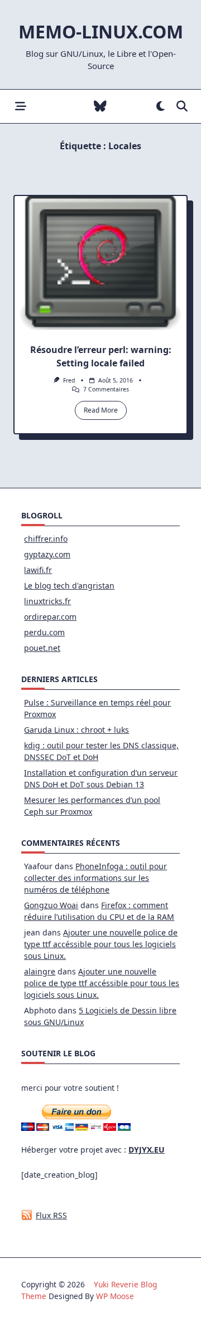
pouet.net (42, 648)
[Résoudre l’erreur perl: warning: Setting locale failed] (100, 263)
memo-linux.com (100, 31)
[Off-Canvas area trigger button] (20, 107)
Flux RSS (51, 1215)
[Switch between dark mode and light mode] (161, 107)
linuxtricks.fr (47, 601)
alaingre (39, 971)
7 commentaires (106, 389)
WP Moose (115, 1296)
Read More (101, 410)
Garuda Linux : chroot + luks (76, 729)
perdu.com (44, 632)
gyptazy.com (47, 554)
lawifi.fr (38, 570)
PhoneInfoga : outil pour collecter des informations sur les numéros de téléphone (95, 878)
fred (69, 380)
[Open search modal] (182, 107)
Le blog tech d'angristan (69, 585)
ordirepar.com (50, 616)
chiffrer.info (46, 538)
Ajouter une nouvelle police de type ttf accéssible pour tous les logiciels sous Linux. (101, 944)
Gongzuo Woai (51, 905)
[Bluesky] (100, 106)
